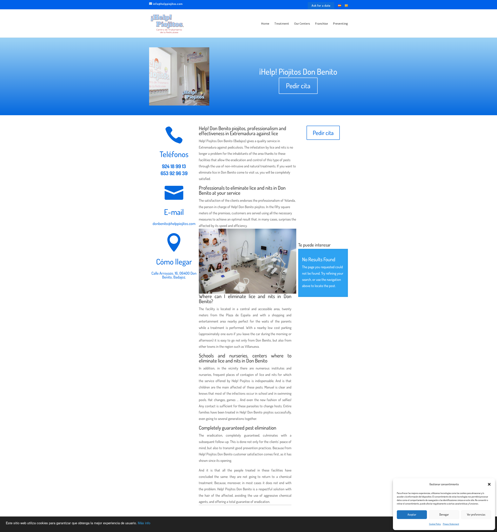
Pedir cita (298, 85)
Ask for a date (321, 5)
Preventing (340, 23)
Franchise (321, 23)
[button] (489, 484)
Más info (144, 522)
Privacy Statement (451, 523)
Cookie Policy (435, 523)
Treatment (281, 23)
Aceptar (412, 514)
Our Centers (302, 23)
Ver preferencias (476, 514)
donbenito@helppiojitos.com (174, 223)
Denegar (444, 514)
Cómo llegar (174, 261)
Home (265, 23)
